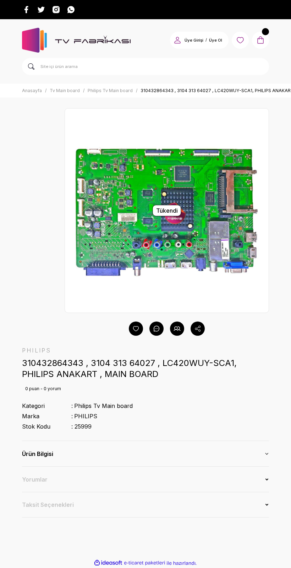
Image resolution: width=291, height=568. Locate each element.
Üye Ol (215, 40)
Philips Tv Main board (103, 405)
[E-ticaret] (144, 563)
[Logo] (76, 40)
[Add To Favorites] (136, 329)
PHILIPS (85, 416)
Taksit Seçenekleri (48, 504)
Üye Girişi (194, 40)
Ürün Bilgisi (37, 453)
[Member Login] (177, 40)
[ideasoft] (108, 563)
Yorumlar (35, 479)
